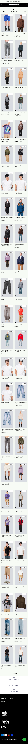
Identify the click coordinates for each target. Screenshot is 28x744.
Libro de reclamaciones (6, 706)
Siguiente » (15, 673)
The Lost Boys (6, 739)
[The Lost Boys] (14, 4)
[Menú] (1, 4)
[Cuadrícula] (24, 11)
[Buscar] (4, 4)
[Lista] (26, 11)
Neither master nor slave (13, 739)
